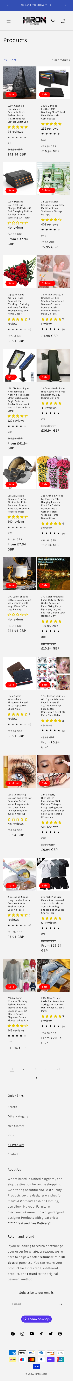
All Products (16, 1145)
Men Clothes (16, 1126)
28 (58, 1069)
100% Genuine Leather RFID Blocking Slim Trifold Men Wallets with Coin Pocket (53, 112)
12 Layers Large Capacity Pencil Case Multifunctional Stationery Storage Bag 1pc (53, 208)
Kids (11, 1135)
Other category (18, 1116)
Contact (13, 1154)
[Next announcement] (65, 5)
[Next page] (36, 1078)
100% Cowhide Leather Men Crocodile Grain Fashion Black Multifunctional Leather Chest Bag (18, 113)
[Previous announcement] (7, 5)
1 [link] (12, 1068)
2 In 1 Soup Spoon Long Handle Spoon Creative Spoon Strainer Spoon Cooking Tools (19, 903)
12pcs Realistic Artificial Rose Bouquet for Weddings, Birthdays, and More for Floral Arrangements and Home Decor (19, 304)
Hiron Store (40, 1373)
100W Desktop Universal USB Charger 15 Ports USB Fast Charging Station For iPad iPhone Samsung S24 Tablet (20, 209)
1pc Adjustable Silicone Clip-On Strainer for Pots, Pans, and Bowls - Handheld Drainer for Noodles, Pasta (20, 503)
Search (12, 1107)
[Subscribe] (60, 1304)
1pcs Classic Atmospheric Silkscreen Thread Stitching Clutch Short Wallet (18, 702)
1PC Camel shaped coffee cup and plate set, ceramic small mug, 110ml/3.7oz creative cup (19, 603)
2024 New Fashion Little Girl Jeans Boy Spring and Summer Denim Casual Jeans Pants (52, 1004)
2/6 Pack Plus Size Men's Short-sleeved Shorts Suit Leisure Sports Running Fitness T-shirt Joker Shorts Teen (52, 905)
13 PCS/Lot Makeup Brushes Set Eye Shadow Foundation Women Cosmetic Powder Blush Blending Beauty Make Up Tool (52, 304)
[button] (8, 20)
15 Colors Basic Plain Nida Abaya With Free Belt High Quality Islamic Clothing (53, 393)
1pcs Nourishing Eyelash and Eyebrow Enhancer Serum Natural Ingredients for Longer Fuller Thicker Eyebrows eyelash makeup (20, 804)
